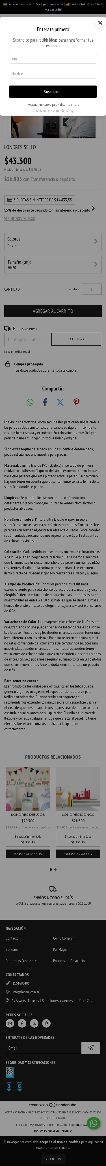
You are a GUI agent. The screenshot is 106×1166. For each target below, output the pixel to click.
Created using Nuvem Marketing (53, 110)
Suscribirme (53, 92)
